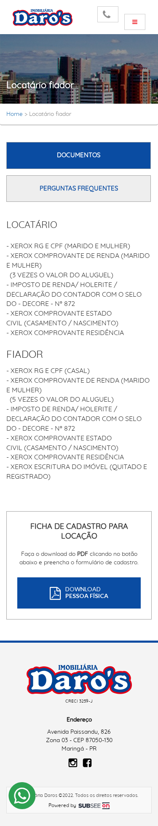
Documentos (78, 155)
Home (14, 114)
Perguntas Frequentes (79, 188)
